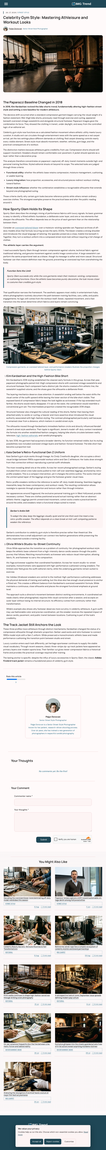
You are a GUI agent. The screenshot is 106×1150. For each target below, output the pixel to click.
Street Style (23, 12)
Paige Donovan (15, 29)
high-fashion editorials (27, 435)
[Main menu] (6, 4)
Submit (43, 840)
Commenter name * (23, 796)
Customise (69, 1141)
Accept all (36, 1141)
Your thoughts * (21, 809)
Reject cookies (52, 1141)
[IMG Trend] (87, 4)
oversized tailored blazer (26, 227)
